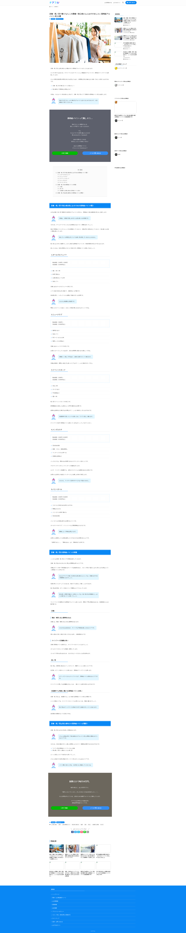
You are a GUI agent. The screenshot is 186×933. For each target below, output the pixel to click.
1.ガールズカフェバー (65, 174)
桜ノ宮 (61, 188)
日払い (89, 824)
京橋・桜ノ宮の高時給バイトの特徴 (67, 184)
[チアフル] (54, 2)
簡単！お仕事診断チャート (59, 897)
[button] (72, 832)
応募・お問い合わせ (57, 921)
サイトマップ (55, 918)
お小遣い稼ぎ (54, 824)
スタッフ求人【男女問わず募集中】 (61, 914)
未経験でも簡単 (96, 824)
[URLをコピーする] (87, 832)
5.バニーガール (63, 182)
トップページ (55, 894)
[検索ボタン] (123, 2)
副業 (82, 824)
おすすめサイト (56, 925)
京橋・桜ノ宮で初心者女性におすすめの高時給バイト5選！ (73, 172)
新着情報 (53, 18)
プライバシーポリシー (58, 911)
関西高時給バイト (59, 18)
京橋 (61, 186)
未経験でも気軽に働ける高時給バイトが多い (70, 190)
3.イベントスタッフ (64, 178)
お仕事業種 (55, 901)
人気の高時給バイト (66, 824)
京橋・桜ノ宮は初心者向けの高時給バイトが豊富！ (71, 193)
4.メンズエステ (63, 180)
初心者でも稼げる (75, 824)
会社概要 (54, 908)
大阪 (85, 824)
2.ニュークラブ (63, 176)
